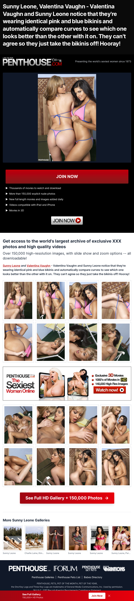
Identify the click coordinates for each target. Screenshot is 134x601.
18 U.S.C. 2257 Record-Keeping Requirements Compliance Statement (67, 590)
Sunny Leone (11, 265)
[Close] (109, 595)
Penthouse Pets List (69, 577)
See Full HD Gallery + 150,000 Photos (67, 497)
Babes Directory (93, 577)
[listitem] (18, 300)
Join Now (97, 595)
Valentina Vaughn (38, 265)
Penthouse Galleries (43, 577)
